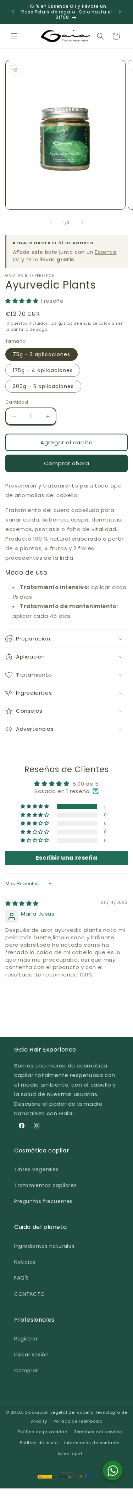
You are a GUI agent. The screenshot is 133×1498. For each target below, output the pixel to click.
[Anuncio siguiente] (120, 11)
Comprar (26, 1370)
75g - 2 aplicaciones (41, 354)
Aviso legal (69, 1454)
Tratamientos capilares (45, 1185)
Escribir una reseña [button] (66, 858)
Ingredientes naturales (44, 1245)
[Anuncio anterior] (13, 11)
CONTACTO (29, 1294)
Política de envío (38, 1443)
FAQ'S (21, 1277)
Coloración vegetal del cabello (59, 1412)
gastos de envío (75, 323)
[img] (22, 903)
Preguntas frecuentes (43, 1201)
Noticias (24, 1261)
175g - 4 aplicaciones (43, 370)
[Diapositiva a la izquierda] (51, 222)
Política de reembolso (78, 1421)
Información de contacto (92, 1443)
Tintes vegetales (36, 1169)
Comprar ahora (66, 463)
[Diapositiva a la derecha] (82, 222)
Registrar (26, 1338)
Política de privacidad (42, 1432)
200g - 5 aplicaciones (43, 386)
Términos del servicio (98, 1432)
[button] (14, 36)
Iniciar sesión (31, 1354)
